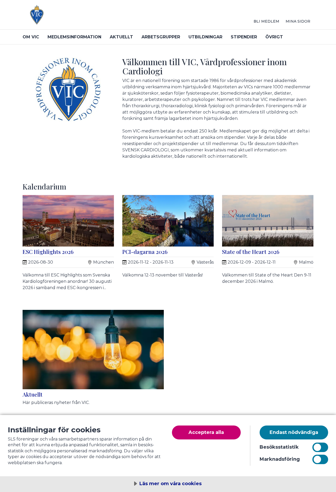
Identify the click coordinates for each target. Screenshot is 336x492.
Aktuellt (121, 36)
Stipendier (244, 36)
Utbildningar (205, 36)
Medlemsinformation (74, 36)
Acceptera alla (206, 432)
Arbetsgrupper (160, 36)
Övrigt (274, 36)
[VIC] (86, 16)
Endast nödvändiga (294, 432)
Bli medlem (266, 21)
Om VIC (31, 36)
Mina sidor (298, 21)
